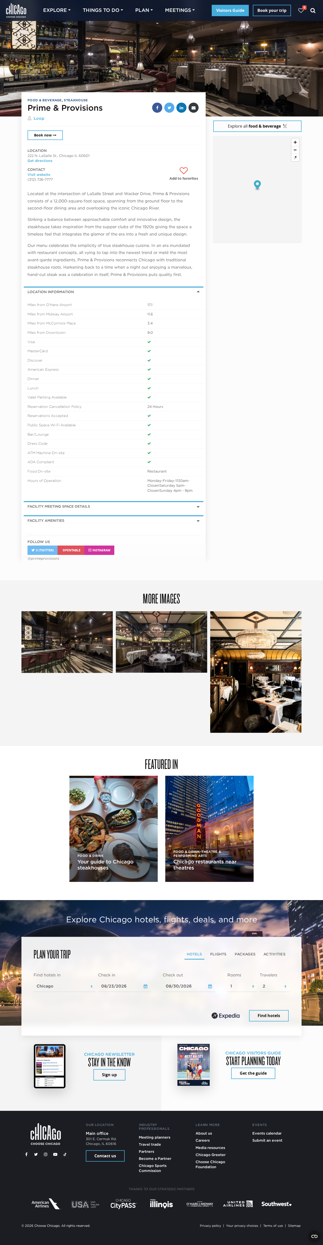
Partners (146, 1151)
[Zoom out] (295, 150)
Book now (43, 135)
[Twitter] (36, 1154)
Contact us (105, 1156)
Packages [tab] (245, 954)
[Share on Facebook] (157, 108)
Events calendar (267, 1133)
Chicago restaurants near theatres (204, 865)
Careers (203, 1140)
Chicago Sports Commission (153, 1168)
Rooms (234, 975)
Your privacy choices (242, 1226)
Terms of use (273, 1226)
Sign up (109, 1074)
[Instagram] (46, 1154)
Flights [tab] (218, 954)
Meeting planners (154, 1137)
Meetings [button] (178, 10)
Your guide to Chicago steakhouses (105, 865)
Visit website (39, 175)
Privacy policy (210, 1226)
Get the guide (253, 1073)
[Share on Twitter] (169, 108)
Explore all (254, 126)
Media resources (210, 1147)
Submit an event (267, 1140)
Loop (39, 118)
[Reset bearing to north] (295, 157)
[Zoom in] (295, 142)
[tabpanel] (161, 997)
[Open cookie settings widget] (314, 1236)
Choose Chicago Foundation (210, 1164)
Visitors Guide (230, 10)
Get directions (40, 161)
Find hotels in (47, 975)
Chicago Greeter (211, 1155)
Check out (173, 975)
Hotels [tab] (194, 954)
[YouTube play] (55, 1154)
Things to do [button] (101, 10)
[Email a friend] (194, 108)
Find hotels (269, 1015)
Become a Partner (155, 1158)
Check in (106, 975)
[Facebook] (26, 1154)
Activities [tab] (274, 954)
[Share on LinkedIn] (181, 108)
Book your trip (271, 10)
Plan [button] (142, 10)
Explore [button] (55, 10)
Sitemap (294, 1226)
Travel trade (150, 1144)
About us (204, 1133)
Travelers (268, 975)
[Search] (313, 10)
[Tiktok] (65, 1154)
